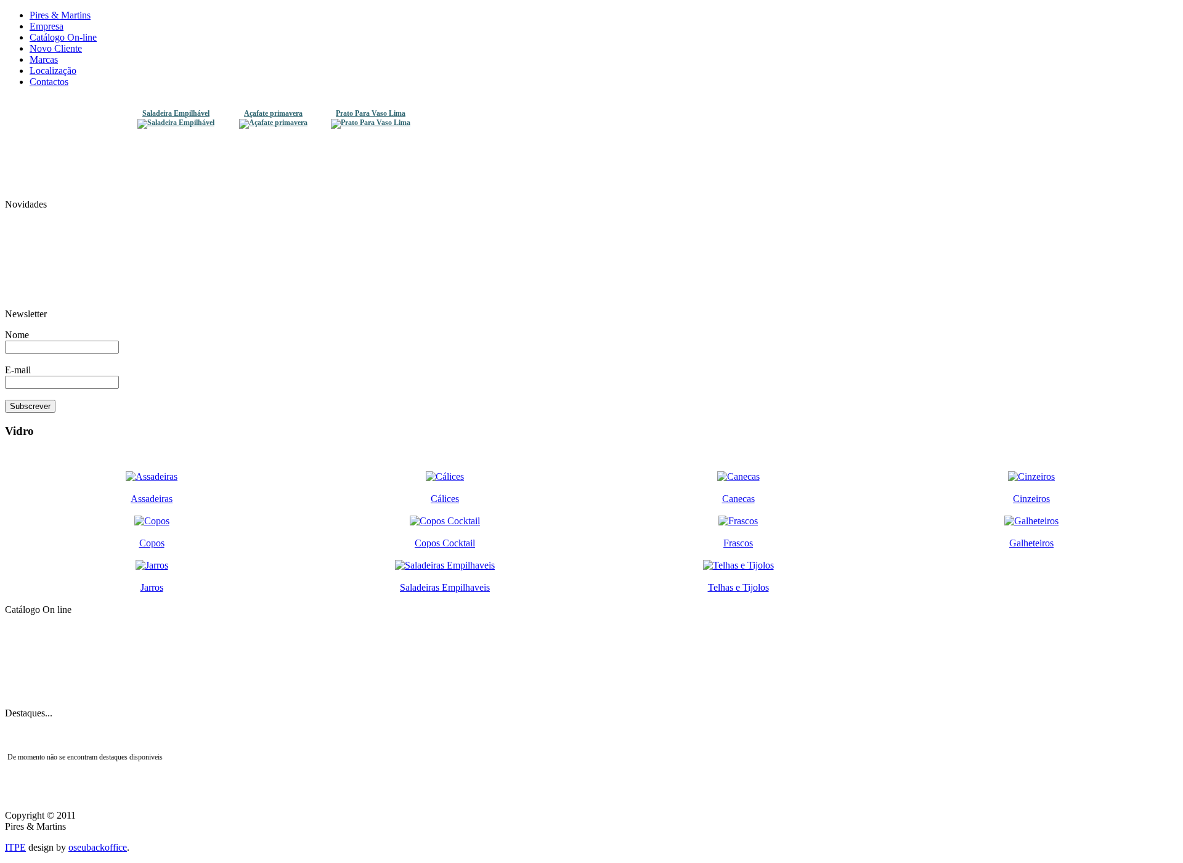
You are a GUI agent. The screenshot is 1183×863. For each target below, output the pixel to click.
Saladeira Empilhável (175, 114)
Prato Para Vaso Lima (370, 114)
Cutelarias (592, 696)
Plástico (591, 641)
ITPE (15, 847)
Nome (17, 335)
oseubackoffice (97, 847)
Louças (591, 678)
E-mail (18, 370)
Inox (591, 659)
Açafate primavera (273, 114)
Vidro (591, 622)
